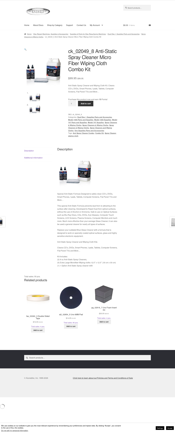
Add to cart (86, 103)
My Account (95, 25)
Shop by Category (54, 25)
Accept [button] (170, 428)
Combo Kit (99, 133)
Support (69, 25)
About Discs (38, 25)
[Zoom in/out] (2, 399)
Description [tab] (29, 150)
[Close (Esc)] (20, 399)
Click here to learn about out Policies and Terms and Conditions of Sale (103, 378)
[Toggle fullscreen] (8, 399)
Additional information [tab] (33, 157)
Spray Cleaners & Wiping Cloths (95, 125)
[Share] (14, 399)
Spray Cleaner (110, 133)
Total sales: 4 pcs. (38, 321)
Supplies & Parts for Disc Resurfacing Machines (88, 34)
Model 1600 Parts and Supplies (80, 120)
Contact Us (81, 25)
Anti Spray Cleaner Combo (83, 133)
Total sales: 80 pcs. (71, 318)
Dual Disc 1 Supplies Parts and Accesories (124, 34)
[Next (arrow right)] (8, 403)
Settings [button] (160, 428)
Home (26, 25)
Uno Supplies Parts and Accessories (89, 130)
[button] (25, 49)
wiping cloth (73, 136)
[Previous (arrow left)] (2, 403)
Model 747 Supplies (96, 122)
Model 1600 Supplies (102, 120)
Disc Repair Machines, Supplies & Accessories (50, 34)
